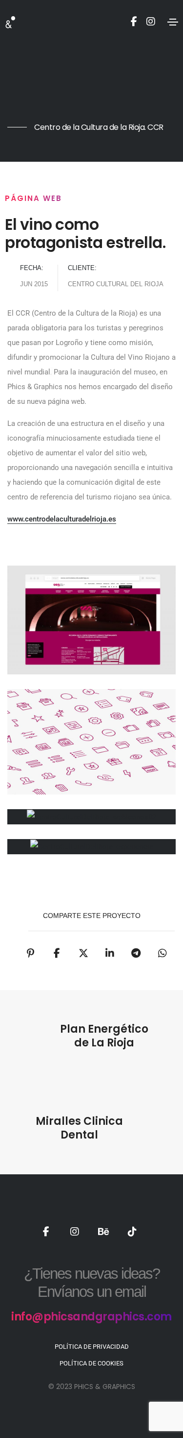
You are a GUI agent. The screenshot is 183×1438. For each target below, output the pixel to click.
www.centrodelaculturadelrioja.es (61, 519)
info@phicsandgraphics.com (91, 1316)
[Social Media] (134, 21)
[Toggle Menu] (172, 21)
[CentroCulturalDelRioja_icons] (91, 742)
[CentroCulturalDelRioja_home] (91, 620)
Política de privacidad (92, 1346)
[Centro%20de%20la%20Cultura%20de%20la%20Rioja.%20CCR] (31, 953)
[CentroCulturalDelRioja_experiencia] (91, 846)
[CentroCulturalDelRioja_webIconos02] (91, 816)
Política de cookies (91, 1363)
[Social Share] (136, 953)
